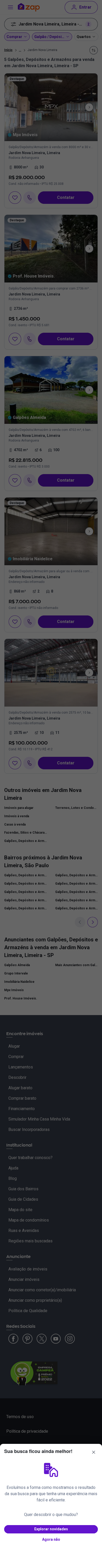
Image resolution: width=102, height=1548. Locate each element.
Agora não (51, 1539)
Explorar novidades (51, 1529)
